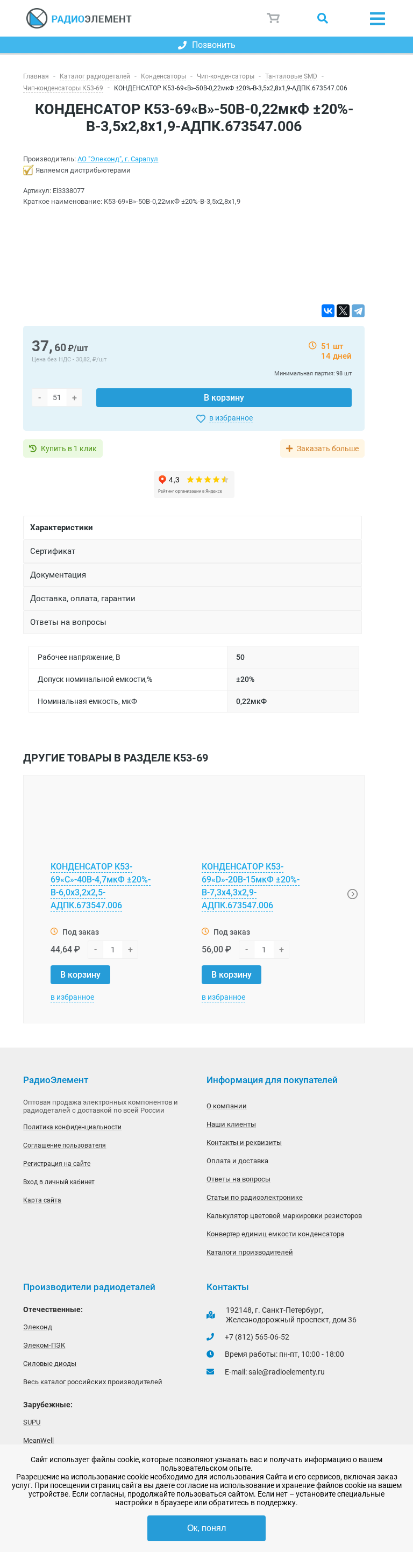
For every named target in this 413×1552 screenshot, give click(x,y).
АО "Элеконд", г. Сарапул (117, 159)
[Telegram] (358, 310)
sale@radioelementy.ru (286, 1372)
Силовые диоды (49, 1363)
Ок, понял (206, 1528)
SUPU (31, 1422)
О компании (226, 1106)
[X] (343, 310)
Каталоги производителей (249, 1252)
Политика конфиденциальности (72, 1127)
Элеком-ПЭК (44, 1345)
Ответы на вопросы (238, 1179)
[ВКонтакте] (328, 310)
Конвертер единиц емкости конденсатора (275, 1234)
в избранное (231, 418)
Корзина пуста (273, 19)
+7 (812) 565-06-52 (257, 1337)
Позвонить (214, 45)
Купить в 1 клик (69, 448)
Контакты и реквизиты (244, 1142)
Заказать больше (328, 448)
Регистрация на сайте (56, 1163)
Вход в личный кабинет (59, 1182)
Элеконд (37, 1327)
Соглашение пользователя (64, 1145)
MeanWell (38, 1440)
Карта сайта (42, 1200)
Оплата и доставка (237, 1161)
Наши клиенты (231, 1124)
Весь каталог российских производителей (92, 1382)
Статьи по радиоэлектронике (254, 1197)
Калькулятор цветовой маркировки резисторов (284, 1216)
